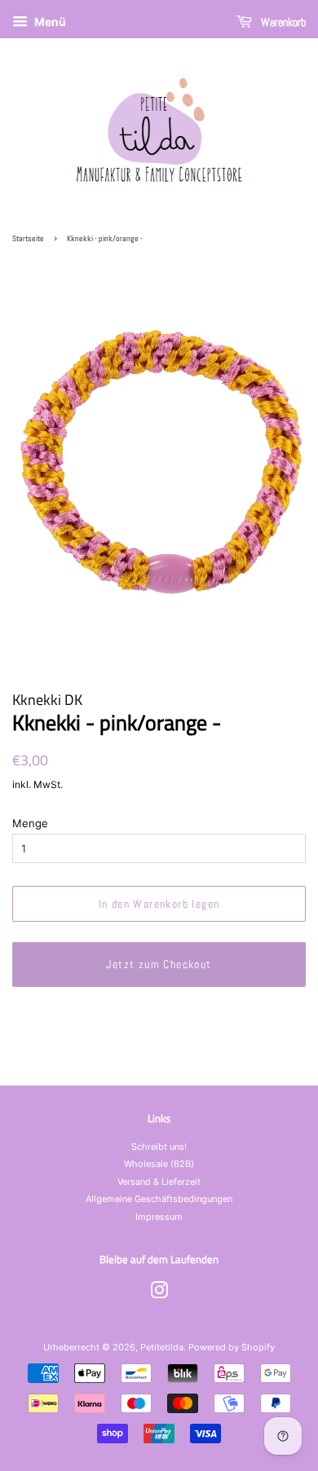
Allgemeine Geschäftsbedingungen (159, 1199)
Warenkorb (282, 22)
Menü (49, 22)
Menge (30, 823)
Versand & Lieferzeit (159, 1181)
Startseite (28, 238)
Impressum (159, 1216)
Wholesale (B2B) (159, 1163)
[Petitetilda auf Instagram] (159, 1294)
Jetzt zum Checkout (158, 964)
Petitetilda (161, 1347)
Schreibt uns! (159, 1146)
